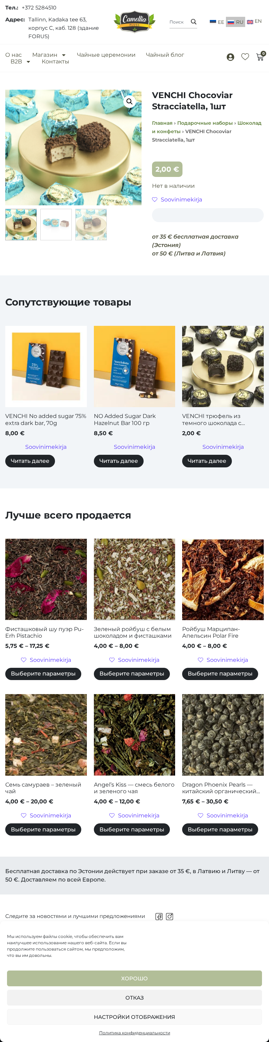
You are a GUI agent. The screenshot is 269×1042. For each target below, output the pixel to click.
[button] (129, 101)
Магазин (44, 55)
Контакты (55, 61)
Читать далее (30, 461)
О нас (13, 55)
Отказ (134, 997)
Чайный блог (165, 55)
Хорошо (134, 978)
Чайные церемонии (106, 55)
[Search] (193, 21)
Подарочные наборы (205, 123)
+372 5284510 (39, 7)
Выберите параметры (43, 673)
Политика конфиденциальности (134, 1032)
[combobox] (183, 22)
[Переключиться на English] (254, 22)
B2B (16, 61)
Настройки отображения (134, 1017)
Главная (162, 123)
